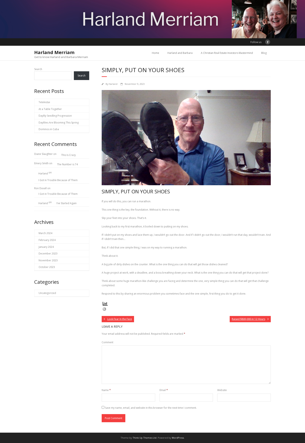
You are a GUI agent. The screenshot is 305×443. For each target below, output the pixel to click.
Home (155, 53)
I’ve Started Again (66, 203)
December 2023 (48, 253)
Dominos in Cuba (49, 129)
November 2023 (48, 260)
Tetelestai (44, 102)
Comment (107, 342)
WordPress (178, 437)
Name (106, 390)
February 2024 (47, 240)
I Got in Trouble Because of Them (58, 180)
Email (164, 390)
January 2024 (46, 247)
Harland (113, 83)
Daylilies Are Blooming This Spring (59, 122)
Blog (264, 53)
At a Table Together (50, 109)
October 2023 (47, 267)
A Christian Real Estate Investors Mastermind (227, 53)
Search (38, 69)
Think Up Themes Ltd (144, 437)
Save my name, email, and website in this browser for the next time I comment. (151, 408)
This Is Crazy (68, 155)
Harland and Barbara (180, 53)
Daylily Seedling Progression (55, 115)
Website (222, 390)
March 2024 (45, 233)
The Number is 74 (67, 164)
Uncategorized (47, 293)
